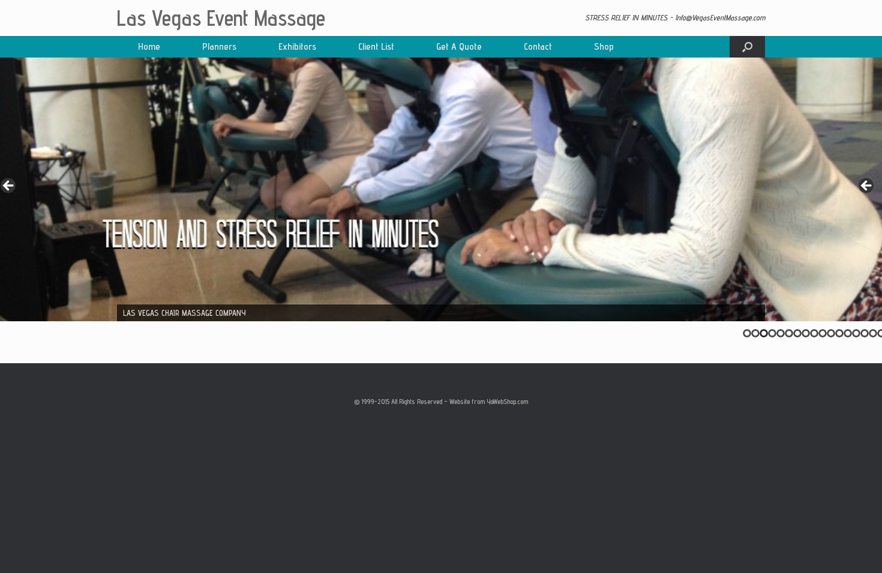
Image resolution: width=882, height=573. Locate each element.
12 (839, 333)
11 (831, 333)
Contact (538, 46)
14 (856, 333)
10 (822, 333)
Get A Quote (459, 46)
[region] (441, 189)
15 (864, 333)
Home (149, 46)
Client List (376, 46)
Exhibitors (297, 46)
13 (848, 333)
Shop (604, 46)
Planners (219, 46)
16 (873, 333)
